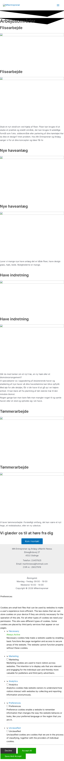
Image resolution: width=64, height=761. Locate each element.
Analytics (13, 681)
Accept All (27, 750)
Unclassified (15, 728)
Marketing (13, 656)
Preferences (15, 703)
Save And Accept (13, 756)
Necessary (14, 631)
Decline (8, 750)
